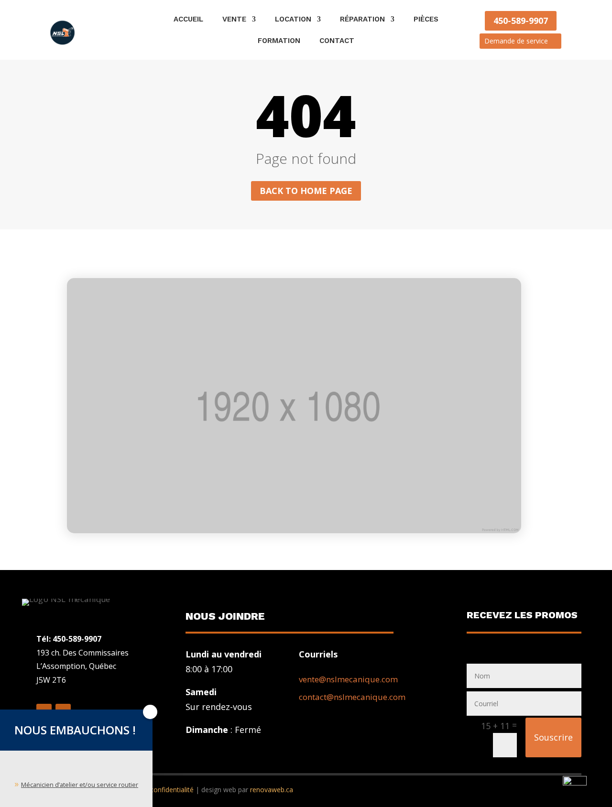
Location (293, 19)
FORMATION (279, 41)
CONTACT (336, 41)
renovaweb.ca (271, 789)
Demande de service (516, 40)
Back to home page (306, 190)
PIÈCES (426, 19)
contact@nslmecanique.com (352, 696)
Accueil (188, 19)
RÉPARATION (362, 19)
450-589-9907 (520, 20)
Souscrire (553, 737)
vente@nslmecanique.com (348, 679)
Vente (234, 19)
